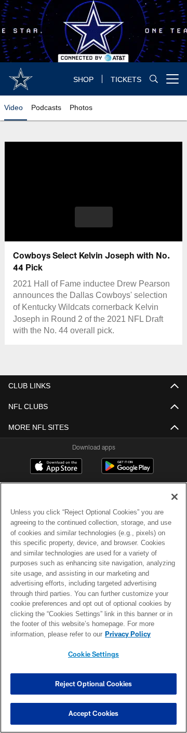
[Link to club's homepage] (20, 74)
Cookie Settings (93, 654)
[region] (93, 607)
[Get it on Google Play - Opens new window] (127, 471)
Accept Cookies (94, 713)
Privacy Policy (45, 634)
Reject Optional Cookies (93, 684)
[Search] (154, 79)
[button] (93, 217)
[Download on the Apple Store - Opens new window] (56, 467)
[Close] (174, 496)
